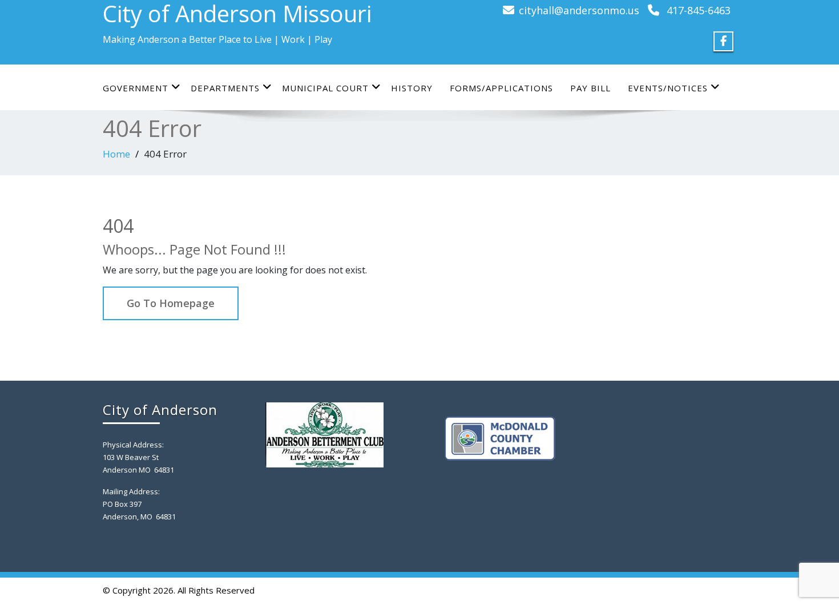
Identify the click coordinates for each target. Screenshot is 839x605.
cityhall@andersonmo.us (579, 10)
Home (116, 153)
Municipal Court (325, 88)
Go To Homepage (171, 303)
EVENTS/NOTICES (668, 88)
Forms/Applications (501, 88)
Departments (225, 88)
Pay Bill (590, 88)
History (412, 88)
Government (135, 88)
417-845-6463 (699, 10)
